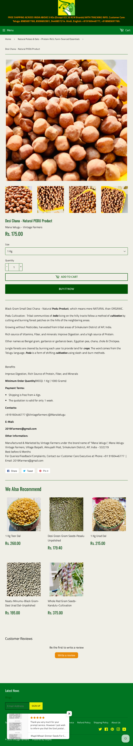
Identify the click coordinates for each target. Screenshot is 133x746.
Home (8, 39)
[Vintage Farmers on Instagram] (118, 729)
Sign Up (36, 706)
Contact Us (20, 722)
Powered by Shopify (41, 739)
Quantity (9, 260)
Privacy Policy (48, 722)
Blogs (8, 697)
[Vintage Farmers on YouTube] (124, 729)
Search (8, 722)
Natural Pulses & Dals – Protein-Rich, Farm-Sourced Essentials (48, 39)
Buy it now (66, 289)
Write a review (66, 655)
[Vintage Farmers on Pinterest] (112, 729)
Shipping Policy (101, 722)
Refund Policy (83, 722)
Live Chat (33, 722)
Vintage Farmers (20, 739)
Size (7, 244)
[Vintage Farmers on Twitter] (100, 729)
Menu (10, 30)
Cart (127, 30)
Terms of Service (66, 722)
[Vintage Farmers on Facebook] (106, 729)
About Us (116, 722)
